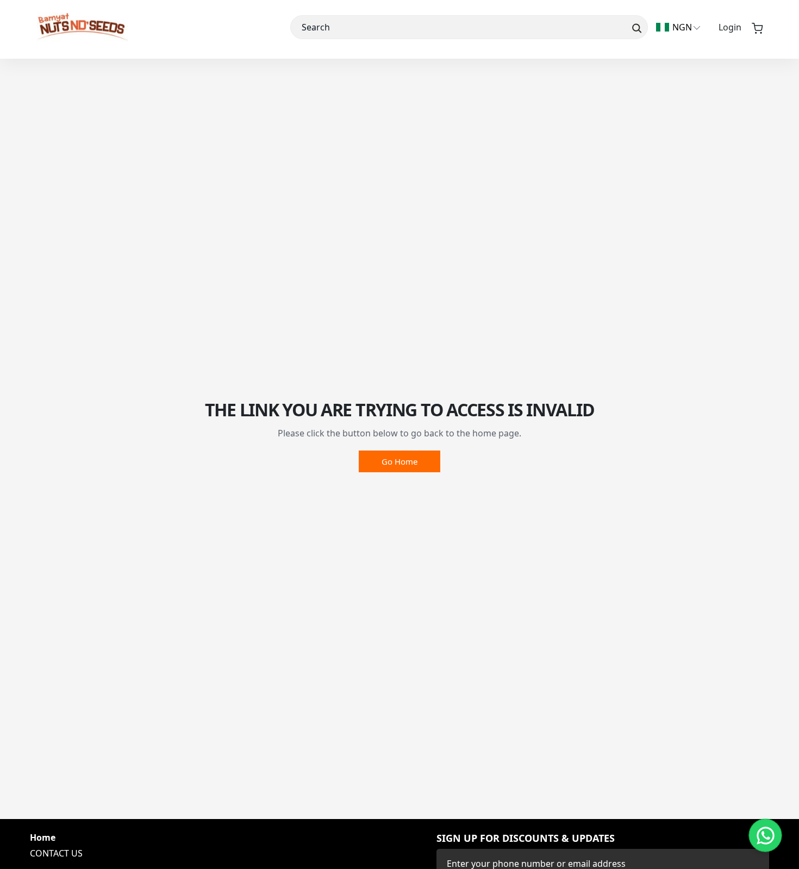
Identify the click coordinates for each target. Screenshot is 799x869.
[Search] (635, 27)
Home (42, 838)
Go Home (399, 461)
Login (730, 27)
